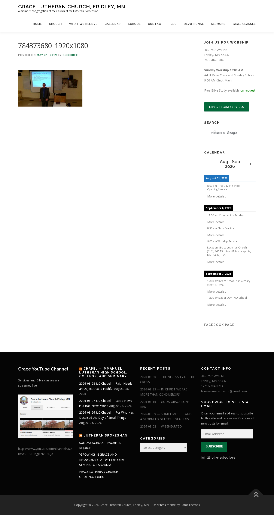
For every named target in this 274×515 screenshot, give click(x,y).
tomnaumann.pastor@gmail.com (224, 391)
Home (37, 24)
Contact (155, 24)
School (134, 24)
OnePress (159, 505)
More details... (216, 196)
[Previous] (209, 164)
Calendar (113, 24)
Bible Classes (244, 24)
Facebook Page (219, 325)
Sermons (218, 24)
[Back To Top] (256, 495)
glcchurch (71, 55)
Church (55, 24)
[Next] (250, 164)
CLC (174, 24)
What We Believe (83, 24)
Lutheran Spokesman (105, 435)
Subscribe (214, 446)
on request (247, 90)
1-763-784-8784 (212, 386)
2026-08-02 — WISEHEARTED (161, 426)
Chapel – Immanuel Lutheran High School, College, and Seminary (103, 372)
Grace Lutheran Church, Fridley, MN (71, 6)
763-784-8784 (213, 60)
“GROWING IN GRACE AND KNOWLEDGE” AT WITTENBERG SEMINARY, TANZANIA (101, 459)
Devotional (194, 24)
